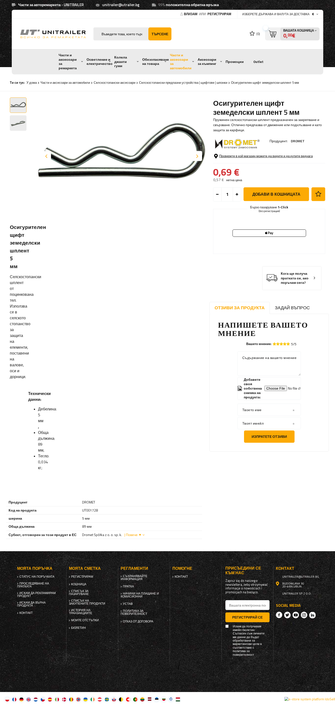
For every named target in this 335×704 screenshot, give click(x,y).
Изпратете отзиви (269, 436)
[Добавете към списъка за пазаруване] (318, 194)
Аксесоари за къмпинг (207, 61)
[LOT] (149, 699)
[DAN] (64, 699)
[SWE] (106, 699)
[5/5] (288, 344)
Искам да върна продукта (31, 604)
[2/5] (278, 344)
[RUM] (71, 699)
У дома (31, 82)
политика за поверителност (134, 612)
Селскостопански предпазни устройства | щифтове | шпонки (183, 82)
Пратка (128, 586)
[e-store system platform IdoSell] (309, 699)
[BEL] (121, 699)
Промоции (235, 61)
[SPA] (49, 699)
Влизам (191, 14)
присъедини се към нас (243, 570)
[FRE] (14, 699)
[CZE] (42, 699)
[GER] (21, 699)
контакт (26, 612)
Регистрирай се (247, 617)
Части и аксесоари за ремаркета (68, 62)
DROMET (298, 140)
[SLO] (113, 699)
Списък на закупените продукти (87, 602)
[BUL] (163, 699)
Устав (128, 603)
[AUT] (99, 699)
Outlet (258, 61)
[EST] (156, 699)
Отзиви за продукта (240, 307)
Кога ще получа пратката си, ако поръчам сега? (295, 278)
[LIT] (142, 699)
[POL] (7, 699)
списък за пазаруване (79, 593)
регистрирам (219, 14)
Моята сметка (85, 568)
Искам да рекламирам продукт (36, 594)
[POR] (135, 699)
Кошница (78, 584)
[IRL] (92, 699)
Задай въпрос (292, 307)
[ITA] (57, 699)
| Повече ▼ (133, 534)
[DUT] (35, 699)
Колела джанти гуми (120, 61)
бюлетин (78, 627)
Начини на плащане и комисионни (140, 595)
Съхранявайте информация (134, 578)
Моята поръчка (34, 568)
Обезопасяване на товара (155, 61)
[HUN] (177, 699)
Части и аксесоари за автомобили (181, 62)
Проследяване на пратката (33, 585)
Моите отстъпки (85, 620)
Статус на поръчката (36, 576)
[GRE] (170, 699)
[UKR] (85, 699)
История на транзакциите (80, 612)
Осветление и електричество (100, 61)
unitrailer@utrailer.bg (121, 5)
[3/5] (281, 344)
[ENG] (28, 699)
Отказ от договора (138, 621)
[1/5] (274, 344)
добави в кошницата (276, 194)
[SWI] (128, 699)
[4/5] (284, 344)
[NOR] (78, 699)
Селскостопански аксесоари (114, 82)
